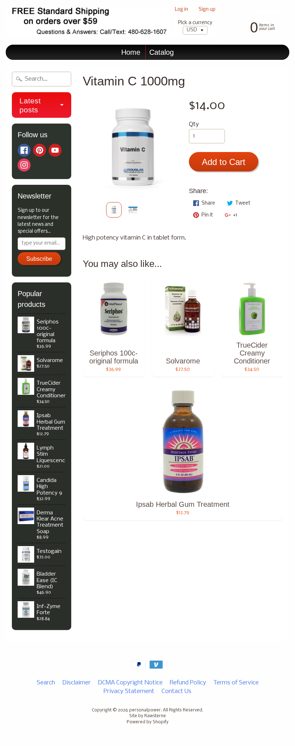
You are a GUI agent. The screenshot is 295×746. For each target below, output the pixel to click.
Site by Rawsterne (147, 716)
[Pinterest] (39, 150)
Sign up (207, 10)
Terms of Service (236, 682)
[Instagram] (24, 164)
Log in (181, 10)
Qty (194, 124)
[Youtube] (55, 150)
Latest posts (30, 105)
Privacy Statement (129, 691)
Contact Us (176, 691)
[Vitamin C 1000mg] (114, 210)
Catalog (161, 52)
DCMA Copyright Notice (130, 682)
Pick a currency (195, 23)
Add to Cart (223, 162)
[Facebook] (24, 150)
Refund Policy (188, 682)
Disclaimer (76, 682)
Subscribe (39, 259)
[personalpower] (88, 22)
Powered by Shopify (147, 722)
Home (130, 52)
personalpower (145, 710)
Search (46, 682)
